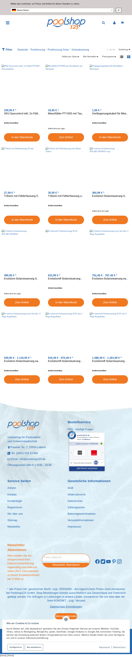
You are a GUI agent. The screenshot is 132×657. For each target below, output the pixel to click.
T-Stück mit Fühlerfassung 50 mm (24, 196)
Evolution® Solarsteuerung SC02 (68, 278)
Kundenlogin (14, 500)
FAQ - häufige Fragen (80, 429)
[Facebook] (97, 561)
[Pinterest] (114, 561)
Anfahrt (11, 488)
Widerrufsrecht (76, 494)
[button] (121, 56)
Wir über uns (15, 513)
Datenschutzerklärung (20, 563)
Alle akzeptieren (34, 647)
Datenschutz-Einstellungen (66, 606)
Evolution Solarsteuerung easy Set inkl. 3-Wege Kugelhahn (39, 361)
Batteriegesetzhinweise (81, 513)
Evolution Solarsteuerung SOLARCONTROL (30, 278)
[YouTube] (108, 561)
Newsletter (13, 526)
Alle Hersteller (89, 56)
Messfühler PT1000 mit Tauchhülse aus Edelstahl (78, 113)
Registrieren (14, 507)
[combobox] (61, 10)
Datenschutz (119, 647)
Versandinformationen (81, 520)
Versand (80, 600)
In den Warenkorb (22, 137)
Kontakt (12, 494)
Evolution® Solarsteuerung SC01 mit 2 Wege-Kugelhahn (82, 361)
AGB (70, 488)
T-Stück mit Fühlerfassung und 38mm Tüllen (74, 196)
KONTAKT (60, 600)
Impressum (104, 647)
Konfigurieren (15, 647)
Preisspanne (108, 56)
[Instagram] (119, 561)
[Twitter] (103, 561)
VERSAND (65, 589)
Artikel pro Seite (69, 56)
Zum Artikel (66, 137)
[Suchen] (103, 22)
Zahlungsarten (76, 507)
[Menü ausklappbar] (7, 22)
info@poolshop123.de (32, 459)
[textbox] (62, 10)
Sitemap (12, 520)
